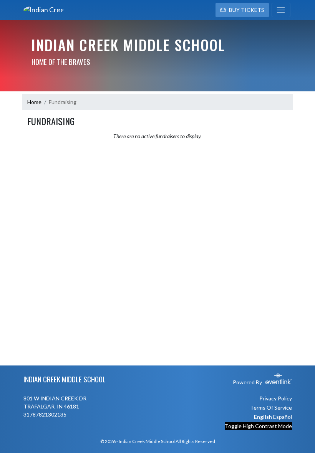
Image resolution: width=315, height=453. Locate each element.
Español (282, 416)
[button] (242, 10)
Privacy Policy (275, 398)
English (263, 416)
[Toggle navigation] (281, 10)
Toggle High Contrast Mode (258, 426)
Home (34, 102)
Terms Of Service (271, 407)
